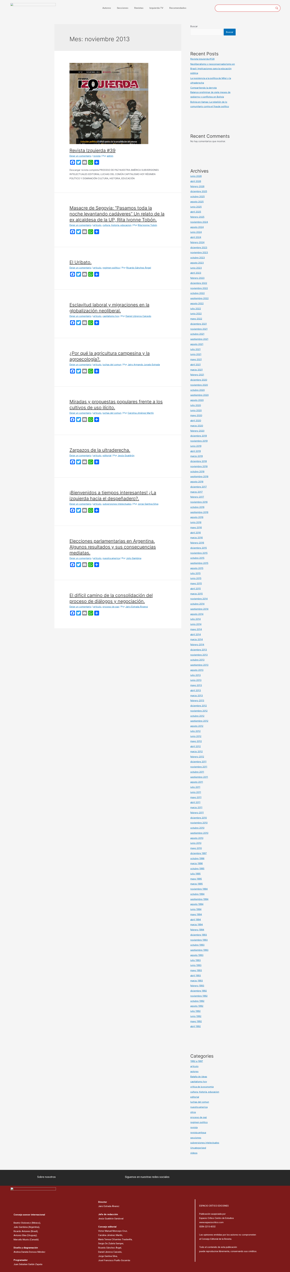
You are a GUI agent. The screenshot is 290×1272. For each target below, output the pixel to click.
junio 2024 (196, 232)
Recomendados (177, 8)
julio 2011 (195, 787)
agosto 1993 (196, 955)
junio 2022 (196, 313)
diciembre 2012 (198, 705)
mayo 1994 (196, 914)
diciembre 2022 (198, 283)
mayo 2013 (196, 685)
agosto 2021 (196, 344)
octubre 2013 (197, 659)
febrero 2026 (197, 186)
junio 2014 (195, 624)
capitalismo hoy (111, 316)
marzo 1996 (196, 863)
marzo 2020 (196, 425)
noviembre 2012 (199, 710)
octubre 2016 (197, 507)
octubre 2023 (197, 257)
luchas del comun (112, 364)
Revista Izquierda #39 (92, 150)
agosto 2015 (196, 568)
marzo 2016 (196, 537)
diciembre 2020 (198, 379)
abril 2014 (195, 634)
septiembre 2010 (199, 833)
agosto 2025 (197, 201)
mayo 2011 (195, 797)
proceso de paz (111, 606)
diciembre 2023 (198, 247)
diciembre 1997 (198, 853)
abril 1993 (195, 975)
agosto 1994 (196, 904)
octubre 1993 (197, 944)
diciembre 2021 (198, 323)
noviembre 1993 (199, 939)
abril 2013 (195, 690)
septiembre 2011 (199, 777)
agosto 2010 (196, 838)
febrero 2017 (197, 496)
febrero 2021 (197, 374)
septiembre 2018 (199, 476)
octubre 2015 (197, 557)
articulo (97, 225)
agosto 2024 (197, 227)
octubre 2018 (197, 471)
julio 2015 (195, 573)
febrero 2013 (197, 700)
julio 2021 (195, 349)
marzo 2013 (196, 695)
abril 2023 (195, 272)
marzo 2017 (196, 491)
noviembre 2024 (199, 222)
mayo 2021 (196, 359)
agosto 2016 (196, 517)
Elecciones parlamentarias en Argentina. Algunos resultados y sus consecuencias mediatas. (112, 546)
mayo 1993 (196, 970)
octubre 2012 (197, 715)
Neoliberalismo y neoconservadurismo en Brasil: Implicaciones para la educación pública (212, 69)
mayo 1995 (196, 878)
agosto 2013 (196, 670)
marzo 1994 (196, 924)
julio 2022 (195, 308)
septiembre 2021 (199, 339)
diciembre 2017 (198, 486)
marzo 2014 (196, 639)
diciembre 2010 (198, 817)
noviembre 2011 (198, 766)
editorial (107, 455)
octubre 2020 (197, 390)
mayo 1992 (196, 1021)
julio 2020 (195, 405)
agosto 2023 (197, 262)
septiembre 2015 (199, 563)
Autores (106, 8)
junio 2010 (195, 843)
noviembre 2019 (199, 440)
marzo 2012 (196, 751)
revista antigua (198, 1132)
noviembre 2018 (199, 466)
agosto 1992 (196, 1006)
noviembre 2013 (199, 654)
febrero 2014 (197, 644)
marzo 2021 (196, 369)
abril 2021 (195, 364)
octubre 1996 (197, 858)
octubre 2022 (197, 293)
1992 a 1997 (196, 1061)
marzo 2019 (196, 456)
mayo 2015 (196, 583)
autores (194, 1071)
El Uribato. (80, 262)
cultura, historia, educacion (117, 225)
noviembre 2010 (199, 822)
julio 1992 (195, 1011)
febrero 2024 (197, 242)
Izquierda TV (156, 8)
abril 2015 (195, 588)
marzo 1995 (196, 883)
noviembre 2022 (199, 288)
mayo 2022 (196, 318)
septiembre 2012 (199, 720)
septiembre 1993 (199, 950)
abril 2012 (195, 746)
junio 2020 (196, 410)
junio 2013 (195, 680)
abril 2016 (195, 532)
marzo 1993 (196, 980)
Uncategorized (198, 1147)
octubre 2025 (197, 196)
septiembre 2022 (199, 298)
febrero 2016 (197, 542)
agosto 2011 (196, 782)
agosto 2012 (196, 726)
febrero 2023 (197, 278)
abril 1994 (195, 919)
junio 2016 (195, 522)
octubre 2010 (197, 827)
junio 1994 (195, 909)
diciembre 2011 (198, 761)
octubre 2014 (197, 603)
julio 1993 (195, 960)
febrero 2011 (197, 812)
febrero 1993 (197, 985)
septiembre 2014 (199, 608)
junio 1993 (195, 965)
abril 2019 (195, 451)
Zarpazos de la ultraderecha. (99, 450)
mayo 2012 (196, 741)
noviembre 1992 (199, 995)
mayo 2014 (196, 629)
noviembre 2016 (199, 502)
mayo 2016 (196, 527)
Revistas (138, 8)
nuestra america (111, 558)
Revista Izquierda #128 (202, 58)
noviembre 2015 (199, 553)
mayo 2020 (196, 415)
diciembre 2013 (198, 649)
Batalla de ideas (198, 1076)
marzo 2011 (196, 807)
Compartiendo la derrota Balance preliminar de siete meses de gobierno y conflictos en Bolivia (210, 92)
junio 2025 (196, 206)
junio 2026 (196, 176)
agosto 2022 (197, 303)
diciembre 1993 (198, 934)
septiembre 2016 (199, 512)
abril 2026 (195, 181)
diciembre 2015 (198, 547)
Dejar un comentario (80, 155)
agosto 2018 (196, 481)
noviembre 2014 (199, 598)
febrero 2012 (197, 756)
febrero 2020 (197, 430)
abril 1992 (195, 1026)
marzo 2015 (196, 593)
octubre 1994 (197, 894)
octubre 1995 (197, 868)
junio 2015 (195, 578)
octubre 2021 (197, 333)
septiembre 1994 (199, 899)
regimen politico (111, 267)
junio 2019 (195, 446)
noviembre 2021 (199, 329)
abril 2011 (195, 802)
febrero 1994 (197, 929)
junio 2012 (195, 736)
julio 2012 (195, 731)
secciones (195, 1137)
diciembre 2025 (198, 191)
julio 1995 (195, 873)
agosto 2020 (197, 400)
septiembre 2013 (199, 664)
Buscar (194, 26)
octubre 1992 (197, 1001)
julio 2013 (195, 675)
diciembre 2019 (198, 435)
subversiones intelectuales (117, 503)
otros (193, 1112)
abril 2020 (195, 420)
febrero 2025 (197, 216)
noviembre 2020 (199, 384)
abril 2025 (195, 211)
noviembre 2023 (199, 252)
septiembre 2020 (199, 395)
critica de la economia (202, 1086)
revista (96, 155)
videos (193, 1152)
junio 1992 (195, 1016)
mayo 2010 (196, 848)
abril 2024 (195, 237)
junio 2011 (195, 792)
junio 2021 (195, 354)
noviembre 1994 (199, 888)
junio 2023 (196, 267)
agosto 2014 (196, 614)
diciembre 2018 (198, 461)
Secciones (122, 8)
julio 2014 (195, 619)
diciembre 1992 (198, 990)
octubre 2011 (197, 771)
